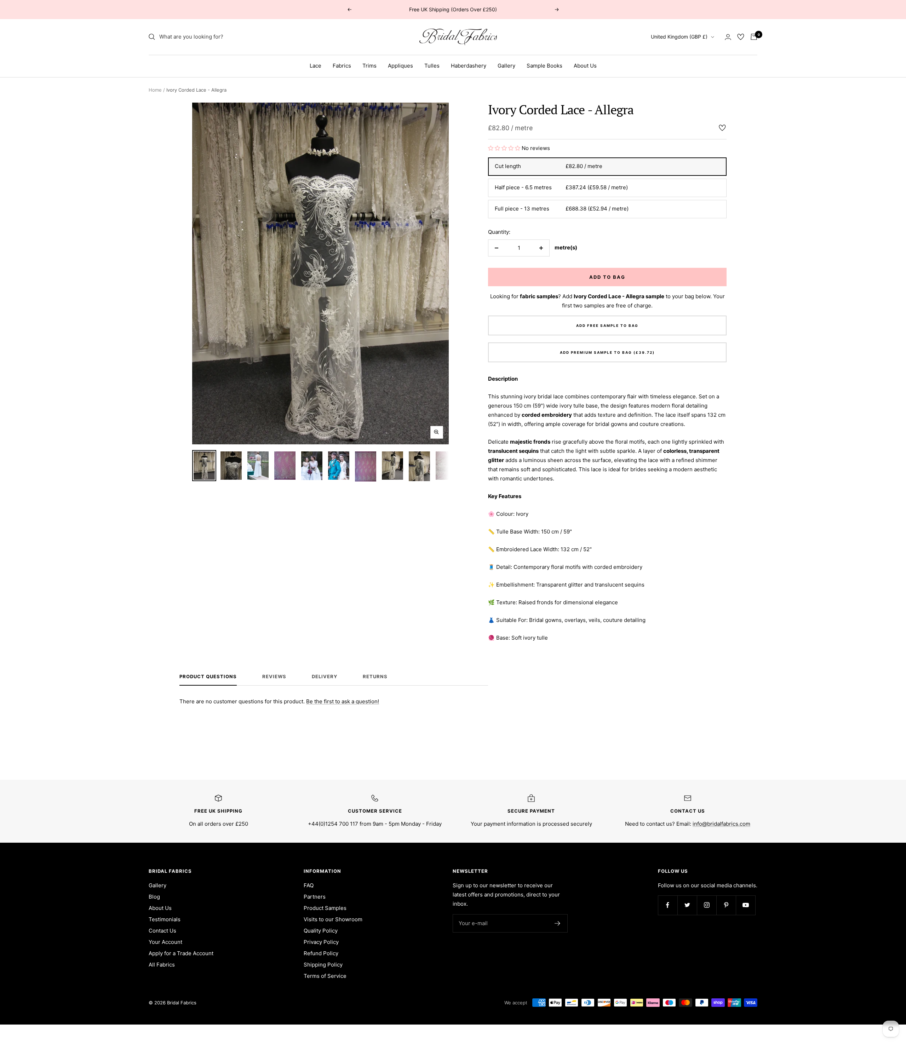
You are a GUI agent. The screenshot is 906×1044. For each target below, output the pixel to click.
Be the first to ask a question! (342, 701)
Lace (315, 65)
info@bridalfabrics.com (721, 823)
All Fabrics (162, 964)
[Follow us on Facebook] (667, 905)
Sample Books (544, 65)
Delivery (324, 676)
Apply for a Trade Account (181, 953)
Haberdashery (468, 65)
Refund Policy (321, 953)
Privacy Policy (321, 942)
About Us (585, 65)
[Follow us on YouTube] (745, 905)
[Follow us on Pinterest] (726, 905)
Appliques (400, 65)
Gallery (506, 65)
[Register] (558, 923)
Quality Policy (321, 930)
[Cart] (753, 37)
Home (155, 90)
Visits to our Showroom (333, 919)
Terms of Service (325, 976)
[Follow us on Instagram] (706, 905)
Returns (375, 676)
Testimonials (164, 919)
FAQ (309, 885)
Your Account (165, 942)
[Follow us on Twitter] (687, 905)
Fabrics (342, 65)
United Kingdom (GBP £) (679, 37)
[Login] (728, 37)
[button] (505, 148)
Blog (154, 896)
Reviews (274, 676)
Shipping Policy (323, 964)
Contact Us (162, 930)
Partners (315, 896)
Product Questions (208, 676)
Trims (369, 65)
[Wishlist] (740, 37)
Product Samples (325, 908)
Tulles (432, 65)
